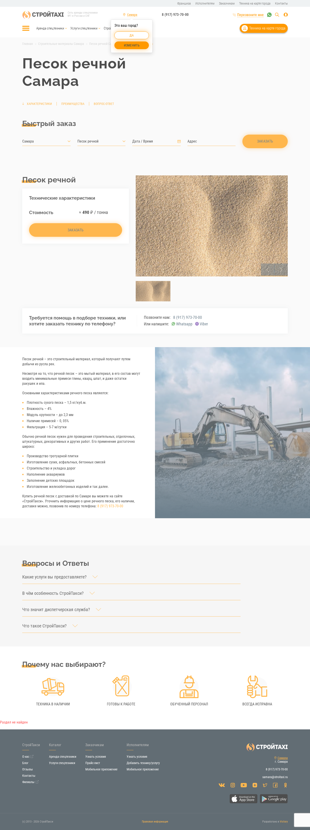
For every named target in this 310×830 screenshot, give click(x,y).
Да (132, 35)
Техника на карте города (267, 28)
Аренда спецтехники (50, 28)
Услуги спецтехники (83, 28)
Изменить (132, 45)
